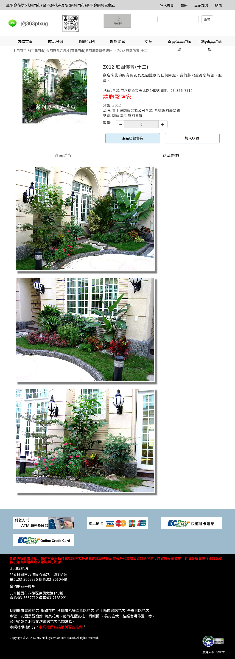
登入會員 (167, 5)
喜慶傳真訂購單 (179, 42)
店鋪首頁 (25, 41)
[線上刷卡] (117, 522)
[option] (54, 91)
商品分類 (56, 41)
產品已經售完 (133, 138)
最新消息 (117, 41)
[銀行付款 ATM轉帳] (43, 522)
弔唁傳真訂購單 (210, 42)
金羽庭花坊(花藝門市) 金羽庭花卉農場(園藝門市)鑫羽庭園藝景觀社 (60, 5)
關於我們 (87, 41)
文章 (148, 41)
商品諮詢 (171, 155)
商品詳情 (63, 155)
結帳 (218, 5)
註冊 (184, 5)
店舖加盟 (201, 5)
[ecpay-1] (43, 539)
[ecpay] (191, 522)
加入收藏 (192, 138)
